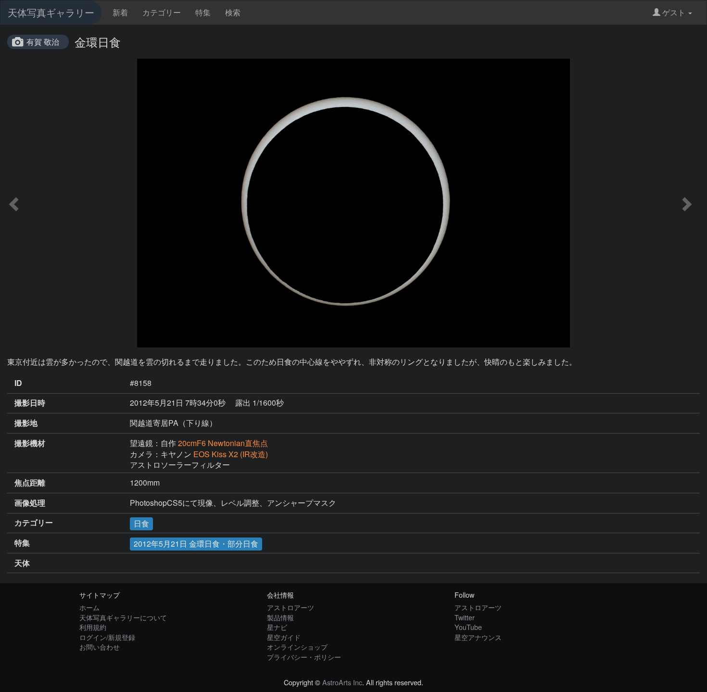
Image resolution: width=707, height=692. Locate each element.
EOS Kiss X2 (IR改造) (230, 454)
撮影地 (26, 423)
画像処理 (29, 503)
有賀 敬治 (42, 41)
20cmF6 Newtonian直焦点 (223, 443)
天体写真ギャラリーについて (123, 617)
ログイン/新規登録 (107, 637)
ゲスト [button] (673, 12)
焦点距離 (29, 482)
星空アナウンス (478, 637)
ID (18, 383)
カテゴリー (161, 12)
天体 (22, 563)
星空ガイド (284, 637)
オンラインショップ (297, 646)
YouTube (468, 627)
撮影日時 (29, 402)
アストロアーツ (290, 607)
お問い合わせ (99, 646)
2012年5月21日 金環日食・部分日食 (196, 543)
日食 (141, 523)
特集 (203, 12)
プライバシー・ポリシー (304, 657)
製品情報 (280, 617)
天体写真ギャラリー (51, 12)
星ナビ (277, 627)
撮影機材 (29, 443)
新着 (120, 12)
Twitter (464, 617)
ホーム (89, 607)
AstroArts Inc (342, 682)
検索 (232, 12)
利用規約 (92, 627)
